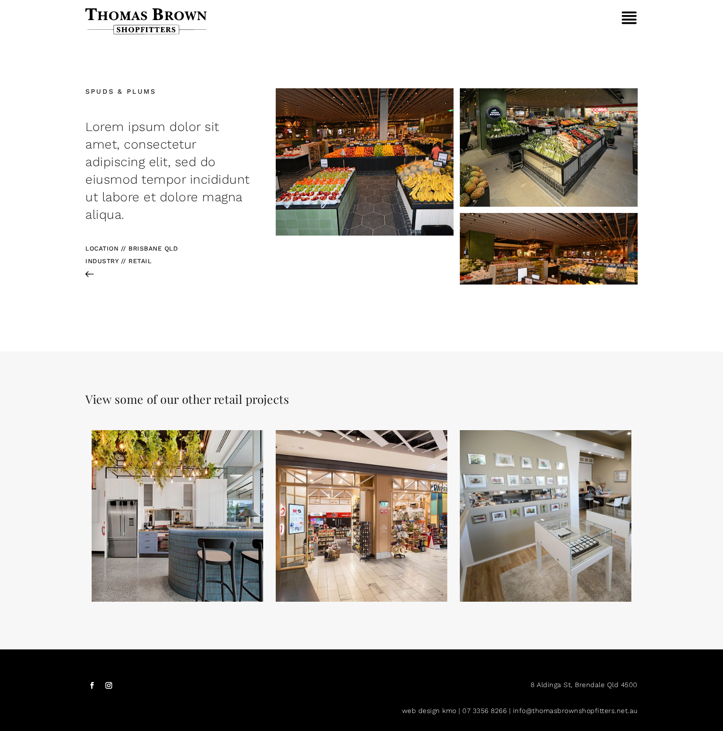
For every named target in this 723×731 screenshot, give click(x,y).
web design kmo (429, 711)
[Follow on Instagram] (108, 685)
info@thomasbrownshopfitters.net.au (575, 711)
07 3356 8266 (484, 711)
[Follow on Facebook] (92, 685)
